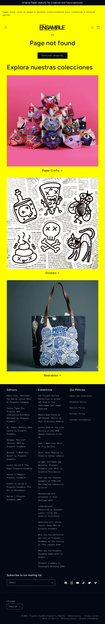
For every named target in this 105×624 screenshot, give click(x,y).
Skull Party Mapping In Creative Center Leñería (51, 454)
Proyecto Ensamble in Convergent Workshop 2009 (51, 564)
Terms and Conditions (81, 396)
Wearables (51, 375)
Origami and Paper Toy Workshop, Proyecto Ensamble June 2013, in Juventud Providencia (50, 467)
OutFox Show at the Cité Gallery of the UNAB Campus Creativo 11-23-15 (51, 432)
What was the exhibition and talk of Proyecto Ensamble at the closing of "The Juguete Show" (51, 540)
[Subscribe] (52, 582)
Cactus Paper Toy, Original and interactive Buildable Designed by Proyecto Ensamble (18, 414)
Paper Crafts (50, 170)
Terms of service (50, 618)
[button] (6, 27)
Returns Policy (77, 408)
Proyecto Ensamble (38, 616)
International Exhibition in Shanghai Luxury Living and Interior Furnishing (50, 511)
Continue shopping (53, 55)
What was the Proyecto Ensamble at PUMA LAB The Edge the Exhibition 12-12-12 (51, 483)
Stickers (50, 273)
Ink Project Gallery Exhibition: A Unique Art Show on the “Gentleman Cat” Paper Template (49, 402)
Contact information (80, 420)
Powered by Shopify (56, 616)
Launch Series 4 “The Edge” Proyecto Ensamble (19, 466)
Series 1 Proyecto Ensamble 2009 (16, 498)
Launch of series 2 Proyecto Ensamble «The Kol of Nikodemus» (19, 487)
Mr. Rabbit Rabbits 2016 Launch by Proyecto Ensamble (19, 430)
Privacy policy (91, 616)
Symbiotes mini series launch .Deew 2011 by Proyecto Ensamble (49, 525)
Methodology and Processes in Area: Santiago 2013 (48, 497)
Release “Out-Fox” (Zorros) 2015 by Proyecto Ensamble (16, 443)
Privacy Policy (77, 414)
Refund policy (74, 616)
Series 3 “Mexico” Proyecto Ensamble (16, 476)
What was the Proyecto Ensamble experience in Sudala (50, 554)
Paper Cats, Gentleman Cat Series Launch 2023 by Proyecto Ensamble (19, 399)
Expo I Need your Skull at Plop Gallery (50, 445)
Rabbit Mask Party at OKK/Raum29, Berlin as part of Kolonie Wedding (51, 418)
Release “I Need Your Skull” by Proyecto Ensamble (18, 456)
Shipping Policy (78, 402)
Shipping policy (68, 618)
